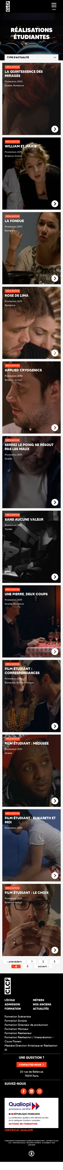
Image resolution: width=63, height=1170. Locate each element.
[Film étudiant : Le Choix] (54, 950)
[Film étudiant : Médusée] (54, 801)
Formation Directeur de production (26, 1025)
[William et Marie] (54, 203)
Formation (13, 1008)
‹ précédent (14, 961)
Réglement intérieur (34, 1143)
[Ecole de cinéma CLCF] (8, 6)
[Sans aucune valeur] (54, 577)
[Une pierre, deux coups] (54, 651)
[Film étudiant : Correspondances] (54, 726)
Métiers (38, 1000)
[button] (31, 1153)
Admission (12, 1004)
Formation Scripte (16, 1020)
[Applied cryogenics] (54, 427)
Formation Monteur (16, 1029)
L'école (10, 1000)
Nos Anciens (42, 1004)
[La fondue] (54, 278)
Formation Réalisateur (18, 1033)
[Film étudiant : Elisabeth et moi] (54, 875)
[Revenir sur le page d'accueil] (17, 986)
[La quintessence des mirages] (54, 129)
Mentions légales (19, 1143)
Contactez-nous (30, 1064)
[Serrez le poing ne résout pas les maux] (54, 502)
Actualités (41, 1008)
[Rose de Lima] (54, 353)
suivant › (43, 966)
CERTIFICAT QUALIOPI (19, 1130)
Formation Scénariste (18, 1016)
